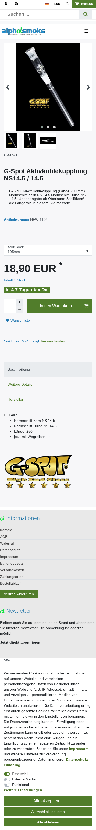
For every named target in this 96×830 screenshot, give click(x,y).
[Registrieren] (17, 4)
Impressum (9, 557)
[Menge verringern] (19, 309)
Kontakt (6, 530)
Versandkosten (52, 341)
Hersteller (15, 399)
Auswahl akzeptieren (48, 811)
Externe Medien (25, 779)
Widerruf (7, 543)
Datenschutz (10, 550)
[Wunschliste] (67, 4)
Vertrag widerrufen (19, 594)
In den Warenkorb (56, 305)
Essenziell (20, 774)
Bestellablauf (10, 583)
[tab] (48, 369)
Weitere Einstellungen (23, 790)
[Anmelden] (6, 4)
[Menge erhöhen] (19, 302)
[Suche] (85, 14)
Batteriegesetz (11, 563)
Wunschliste (19, 320)
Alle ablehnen (48, 822)
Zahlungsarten (12, 577)
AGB (3, 537)
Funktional (20, 785)
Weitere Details (20, 384)
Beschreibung (19, 369)
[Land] (46, 4)
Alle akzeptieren (48, 801)
